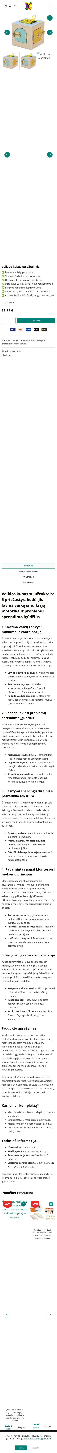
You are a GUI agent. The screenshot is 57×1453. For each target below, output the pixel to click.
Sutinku (21, 1448)
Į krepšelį (36, 320)
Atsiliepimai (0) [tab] (28, 577)
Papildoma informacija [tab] (28, 571)
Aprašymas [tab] (28, 566)
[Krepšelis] (15, 6)
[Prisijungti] (6, 6)
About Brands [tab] (28, 583)
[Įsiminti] (23, 1204)
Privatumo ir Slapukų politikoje (36, 1438)
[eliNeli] (15, 452)
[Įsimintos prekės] (10, 6)
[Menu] (50, 6)
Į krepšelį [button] (21, 1427)
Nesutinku (35, 1448)
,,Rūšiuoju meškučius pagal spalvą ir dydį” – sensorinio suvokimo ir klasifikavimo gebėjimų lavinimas (15, 1415)
